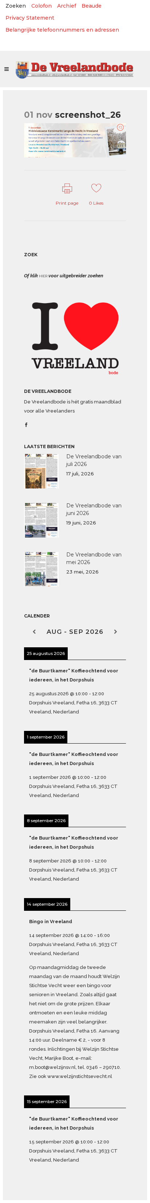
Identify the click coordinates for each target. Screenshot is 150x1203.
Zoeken (15, 6)
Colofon (41, 6)
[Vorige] (34, 632)
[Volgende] (116, 632)
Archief (66, 6)
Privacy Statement (29, 18)
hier (43, 276)
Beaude (92, 6)
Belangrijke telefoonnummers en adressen (62, 30)
